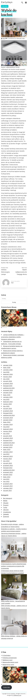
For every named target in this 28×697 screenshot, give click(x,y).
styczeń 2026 (7, 381)
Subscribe (6, 687)
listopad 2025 (7, 386)
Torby (5, 507)
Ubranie (6, 510)
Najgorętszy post (8, 665)
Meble (5, 501)
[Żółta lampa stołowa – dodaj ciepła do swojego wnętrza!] (14, 622)
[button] (1, 327)
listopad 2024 (7, 413)
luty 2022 (6, 481)
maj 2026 (6, 372)
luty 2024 (6, 434)
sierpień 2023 (7, 447)
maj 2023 (6, 454)
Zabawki (6, 514)
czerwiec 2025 (8, 397)
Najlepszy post (7, 660)
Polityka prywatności (10, 658)
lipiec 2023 (6, 449)
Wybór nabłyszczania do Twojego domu (21, 272)
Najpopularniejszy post (10, 662)
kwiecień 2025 (8, 402)
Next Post (24, 267)
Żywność (6, 516)
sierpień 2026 (7, 365)
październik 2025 (9, 388)
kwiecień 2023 (8, 456)
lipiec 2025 (6, 395)
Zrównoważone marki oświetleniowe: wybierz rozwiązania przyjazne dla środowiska (13, 566)
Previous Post (4, 267)
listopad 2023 (7, 440)
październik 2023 (9, 443)
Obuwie (5, 6)
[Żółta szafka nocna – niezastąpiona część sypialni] (14, 587)
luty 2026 (6, 379)
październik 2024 (9, 415)
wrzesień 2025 (8, 390)
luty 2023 (6, 461)
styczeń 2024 (7, 436)
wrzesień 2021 (8, 486)
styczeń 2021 (7, 490)
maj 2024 (6, 427)
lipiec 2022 (6, 477)
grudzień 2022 (8, 465)
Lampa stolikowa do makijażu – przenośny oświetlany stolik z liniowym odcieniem (12, 337)
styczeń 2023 (7, 463)
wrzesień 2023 (8, 445)
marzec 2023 (7, 459)
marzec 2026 (7, 377)
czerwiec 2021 (8, 488)
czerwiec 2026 (8, 370)
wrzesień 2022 (8, 472)
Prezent (5, 505)
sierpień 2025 (7, 393)
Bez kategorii (7, 498)
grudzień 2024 (8, 411)
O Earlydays (7, 655)
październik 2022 (9, 470)
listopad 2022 (7, 468)
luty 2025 (6, 406)
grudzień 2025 (8, 383)
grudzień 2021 (8, 484)
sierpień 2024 (7, 420)
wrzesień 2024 (8, 418)
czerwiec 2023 (8, 452)
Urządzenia (7, 512)
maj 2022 (6, 479)
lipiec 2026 (6, 367)
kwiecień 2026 (8, 374)
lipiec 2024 (6, 422)
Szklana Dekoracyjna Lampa (5, 272)
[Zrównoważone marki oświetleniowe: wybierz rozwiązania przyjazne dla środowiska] (14, 550)
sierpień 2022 (7, 475)
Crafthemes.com (17, 695)
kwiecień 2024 (8, 429)
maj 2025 (6, 399)
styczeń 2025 (7, 408)
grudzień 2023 (8, 438)
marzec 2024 (7, 431)
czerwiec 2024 (8, 424)
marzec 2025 (7, 404)
